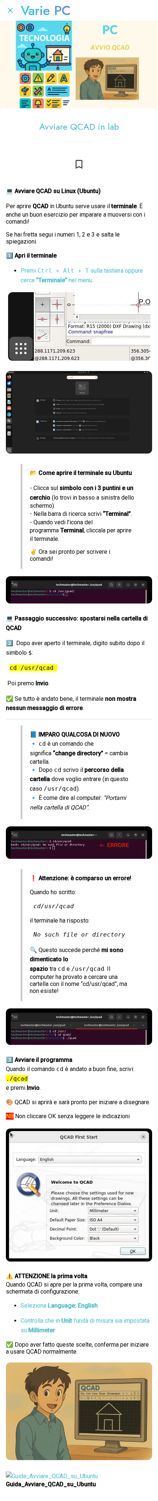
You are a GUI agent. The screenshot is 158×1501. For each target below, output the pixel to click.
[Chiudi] (10, 10)
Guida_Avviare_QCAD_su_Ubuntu (51, 1484)
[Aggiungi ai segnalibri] (79, 164)
